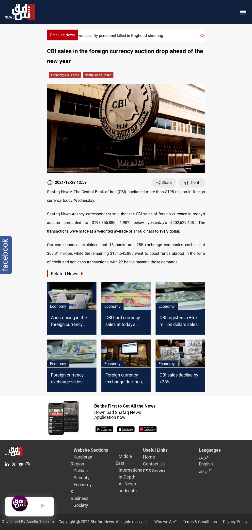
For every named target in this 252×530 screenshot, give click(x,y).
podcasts (128, 490)
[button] (201, 37)
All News (127, 483)
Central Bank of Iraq (98, 75)
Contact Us (154, 463)
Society (81, 505)
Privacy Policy (235, 521)
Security (82, 477)
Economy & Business (65, 75)
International (131, 470)
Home (149, 457)
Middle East (124, 460)
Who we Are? (165, 521)
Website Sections (91, 450)
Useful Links (155, 450)
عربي (204, 457)
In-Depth (127, 476)
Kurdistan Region (81, 460)
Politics (81, 470)
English (206, 463)
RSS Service (155, 470)
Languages (210, 450)
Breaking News (62, 35)
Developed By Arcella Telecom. (28, 521)
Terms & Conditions (200, 521)
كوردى (205, 470)
